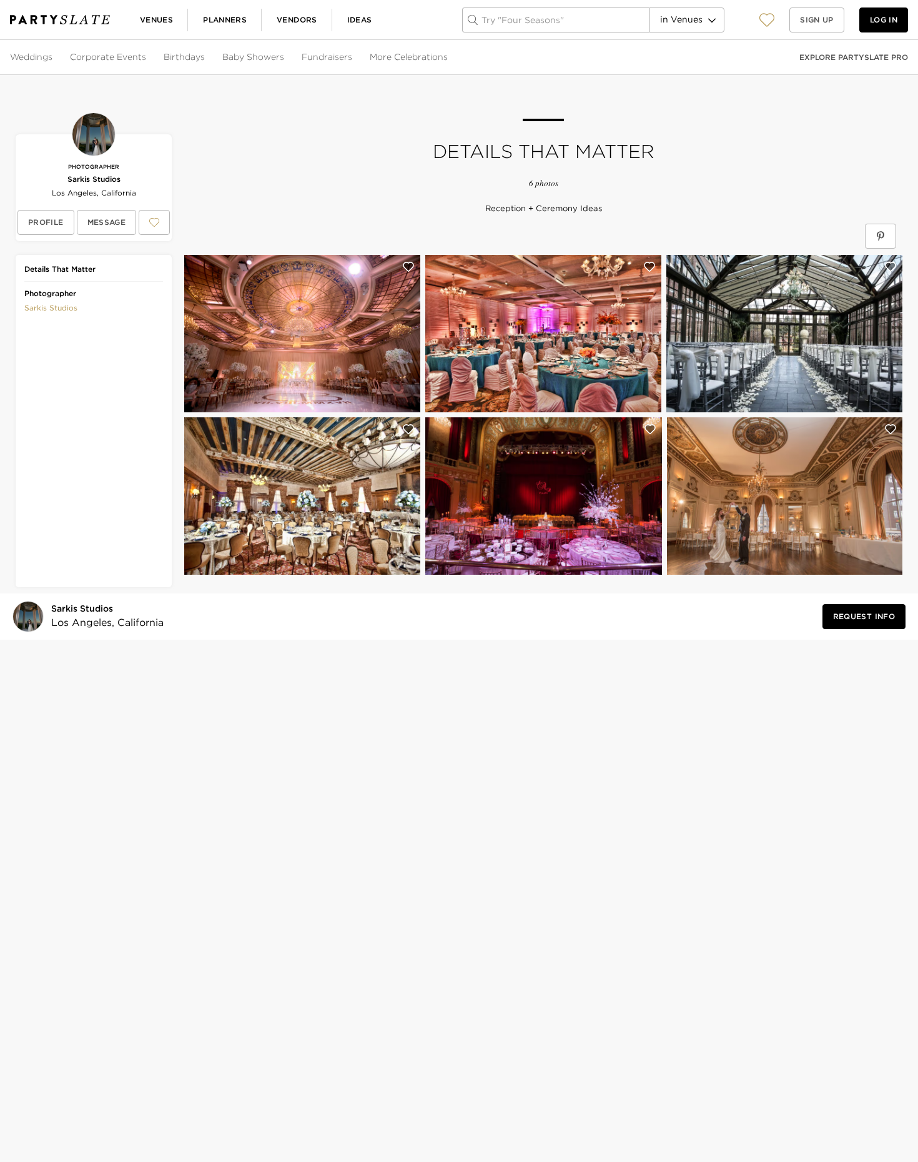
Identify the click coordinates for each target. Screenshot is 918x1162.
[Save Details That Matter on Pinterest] (880, 236)
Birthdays (184, 57)
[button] (766, 19)
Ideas (359, 19)
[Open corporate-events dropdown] (147, 57)
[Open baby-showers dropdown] (285, 57)
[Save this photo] (408, 266)
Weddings (31, 57)
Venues (156, 19)
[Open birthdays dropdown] (206, 57)
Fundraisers (327, 57)
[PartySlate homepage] (60, 19)
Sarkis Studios (94, 179)
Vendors (297, 19)
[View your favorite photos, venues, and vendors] (766, 19)
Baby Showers (253, 57)
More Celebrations (409, 57)
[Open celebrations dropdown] (449, 57)
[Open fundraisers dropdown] (353, 57)
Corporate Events (108, 57)
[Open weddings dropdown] (53, 57)
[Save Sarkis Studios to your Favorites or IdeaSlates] (154, 222)
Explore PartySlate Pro (853, 57)
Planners (225, 19)
